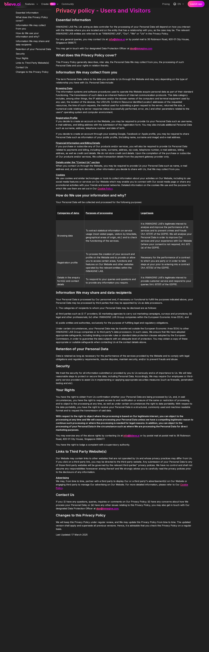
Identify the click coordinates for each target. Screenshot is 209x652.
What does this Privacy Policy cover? (32, 19)
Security (20, 53)
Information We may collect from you (31, 27)
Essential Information (27, 12)
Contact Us (22, 67)
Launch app (196, 4)
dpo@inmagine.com (141, 48)
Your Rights (22, 58)
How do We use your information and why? (27, 35)
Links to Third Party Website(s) (32, 62)
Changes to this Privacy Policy (32, 71)
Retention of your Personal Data (33, 49)
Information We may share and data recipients (32, 43)
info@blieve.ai (117, 39)
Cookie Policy (105, 188)
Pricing (166, 4)
